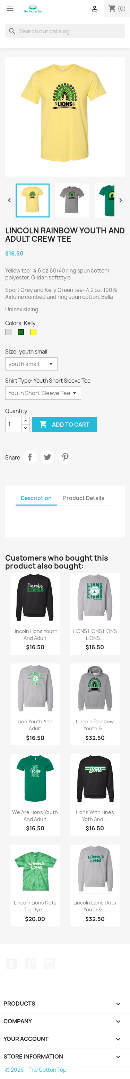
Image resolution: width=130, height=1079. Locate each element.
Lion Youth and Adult (35, 725)
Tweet (47, 457)
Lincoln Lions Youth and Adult (35, 634)
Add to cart (64, 424)
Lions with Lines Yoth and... (95, 815)
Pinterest (65, 457)
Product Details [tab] (83, 498)
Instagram (49, 963)
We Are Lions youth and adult (35, 815)
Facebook (11, 963)
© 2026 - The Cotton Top (36, 1069)
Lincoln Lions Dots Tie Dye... (35, 906)
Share (30, 457)
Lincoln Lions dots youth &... (94, 906)
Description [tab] (36, 498)
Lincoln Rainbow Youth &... (95, 725)
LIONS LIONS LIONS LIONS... (95, 634)
